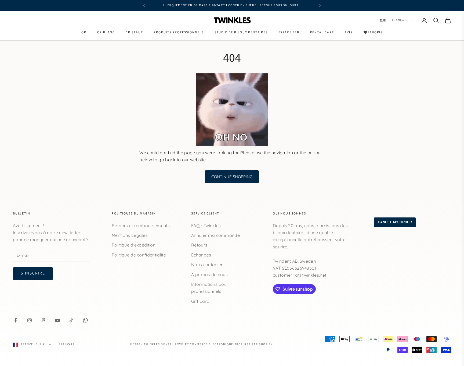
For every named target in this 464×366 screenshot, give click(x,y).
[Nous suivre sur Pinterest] (43, 320)
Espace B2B (288, 32)
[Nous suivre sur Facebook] (15, 320)
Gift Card (200, 301)
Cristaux (134, 32)
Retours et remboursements (141, 225)
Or (83, 32)
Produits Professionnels (179, 32)
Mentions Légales (130, 235)
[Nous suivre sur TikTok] (71, 320)
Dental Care (322, 32)
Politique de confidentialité (139, 255)
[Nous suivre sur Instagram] (29, 320)
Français (400, 20)
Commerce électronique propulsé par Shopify (231, 344)
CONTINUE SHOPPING (231, 176)
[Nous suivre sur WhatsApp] (85, 320)
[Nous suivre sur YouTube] (57, 320)
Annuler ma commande (215, 235)
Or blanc (106, 32)
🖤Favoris (373, 32)
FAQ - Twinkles (206, 225)
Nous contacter (207, 264)
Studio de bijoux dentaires (241, 32)
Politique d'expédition (133, 245)
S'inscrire (33, 273)
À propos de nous (209, 274)
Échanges (201, 255)
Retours (199, 245)
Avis (348, 32)
